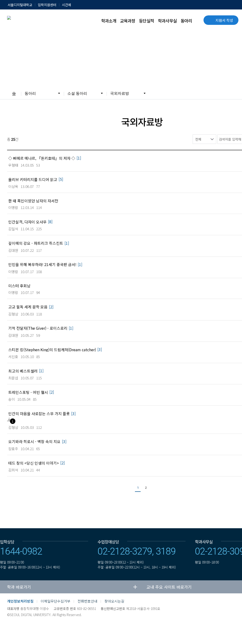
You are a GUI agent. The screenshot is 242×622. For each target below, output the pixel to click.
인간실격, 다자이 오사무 (27, 221)
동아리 (186, 20)
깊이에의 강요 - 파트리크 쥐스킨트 (35, 243)
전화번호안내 (87, 601)
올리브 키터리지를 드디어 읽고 (32, 179)
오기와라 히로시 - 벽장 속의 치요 (34, 441)
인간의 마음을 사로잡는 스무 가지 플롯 (39, 413)
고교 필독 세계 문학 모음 (28, 306)
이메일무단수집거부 (55, 601)
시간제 (66, 4)
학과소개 (108, 20)
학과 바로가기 (19, 587)
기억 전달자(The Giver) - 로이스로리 (37, 328)
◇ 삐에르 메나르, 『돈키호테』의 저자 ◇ (41, 158)
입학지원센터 (47, 4)
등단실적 (146, 20)
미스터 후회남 (19, 285)
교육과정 (127, 20)
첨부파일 (9, 419)
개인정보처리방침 (20, 601)
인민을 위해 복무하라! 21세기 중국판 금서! (42, 264)
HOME (14, 93)
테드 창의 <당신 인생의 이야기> (33, 463)
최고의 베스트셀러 (23, 371)
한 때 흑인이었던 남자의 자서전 (33, 200)
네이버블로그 (237, 604)
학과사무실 (167, 20)
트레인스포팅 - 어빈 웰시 (28, 392)
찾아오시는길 (114, 601)
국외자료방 (119, 93)
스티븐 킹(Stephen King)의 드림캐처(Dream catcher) (52, 349)
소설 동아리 (77, 93)
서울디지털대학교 (20, 4)
